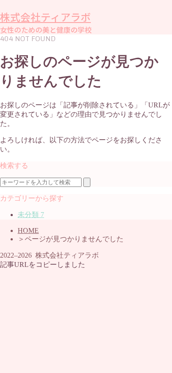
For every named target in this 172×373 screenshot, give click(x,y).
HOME (28, 230)
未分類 (31, 214)
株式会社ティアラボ (45, 17)
